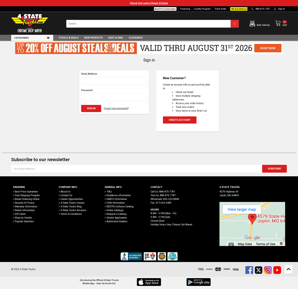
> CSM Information (115, 202)
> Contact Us (65, 195)
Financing (185, 8)
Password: (87, 90)
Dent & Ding (115, 37)
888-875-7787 (167, 191)
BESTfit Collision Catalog (119, 206)
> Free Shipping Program (26, 195)
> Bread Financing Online (26, 199)
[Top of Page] (288, 269)
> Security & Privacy (23, 202)
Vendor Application (116, 217)
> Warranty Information (25, 206)
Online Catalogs (115, 210)
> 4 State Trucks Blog (70, 206)
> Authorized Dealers (116, 221)
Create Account (180, 119)
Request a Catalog (116, 213)
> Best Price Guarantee (25, 191)
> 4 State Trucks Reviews (72, 210)
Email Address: (89, 73)
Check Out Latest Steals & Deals (149, 3)
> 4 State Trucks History (72, 202)
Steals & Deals (69, 37)
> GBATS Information (116, 199)
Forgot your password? (116, 108)
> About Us (64, 191)
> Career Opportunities (71, 199)
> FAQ (108, 191)
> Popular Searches (23, 221)
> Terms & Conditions (70, 213)
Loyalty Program (202, 8)
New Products (93, 37)
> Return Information (24, 210)
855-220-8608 (171, 199)
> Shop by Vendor (22, 217)
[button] (260, 24)
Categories (21, 37)
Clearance (136, 37)
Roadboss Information (118, 195)
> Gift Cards (19, 213)
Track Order (220, 8)
